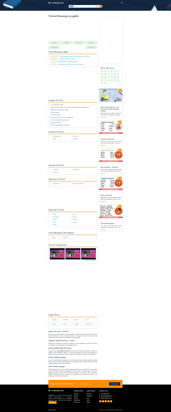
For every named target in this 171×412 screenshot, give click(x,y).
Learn (88, 398)
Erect (54, 139)
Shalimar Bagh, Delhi (106, 398)
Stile (54, 222)
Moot (65, 324)
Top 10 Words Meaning (107, 223)
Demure (66, 319)
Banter (54, 319)
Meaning (54, 42)
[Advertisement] (72, 29)
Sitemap (76, 396)
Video (88, 400)
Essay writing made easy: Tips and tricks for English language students (110, 109)
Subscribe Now (114, 384)
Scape (75, 217)
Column (75, 219)
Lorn (87, 319)
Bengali (66, 237)
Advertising (77, 400)
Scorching (89, 324)
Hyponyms (91, 47)
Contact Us (77, 402)
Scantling (56, 217)
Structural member (78, 183)
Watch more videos (91, 260)
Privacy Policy (52, 409)
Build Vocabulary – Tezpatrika (109, 167)
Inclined (55, 169)
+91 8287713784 (105, 394)
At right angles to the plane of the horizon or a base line (74, 56)
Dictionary (89, 394)
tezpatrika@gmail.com (106, 396)
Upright (75, 139)
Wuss (54, 324)
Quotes (88, 402)
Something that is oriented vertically (67, 61)
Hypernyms (54, 47)
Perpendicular (57, 136)
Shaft (54, 224)
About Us (76, 394)
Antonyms (91, 42)
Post (74, 214)
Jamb (74, 222)
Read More (103, 117)
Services (76, 398)
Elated (77, 324)
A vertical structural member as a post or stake (70, 64)
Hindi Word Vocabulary (107, 139)
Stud (54, 219)
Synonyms (79, 42)
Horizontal (76, 169)
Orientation (56, 183)
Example (66, 42)
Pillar (54, 214)
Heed (76, 319)
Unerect (55, 172)
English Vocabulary (106, 195)
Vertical (75, 136)
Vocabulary (89, 396)
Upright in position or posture (67, 59)
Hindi (54, 237)
